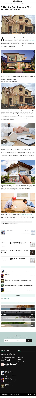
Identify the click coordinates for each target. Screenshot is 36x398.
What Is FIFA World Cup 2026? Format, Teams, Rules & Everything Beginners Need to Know (19, 291)
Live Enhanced (6, 298)
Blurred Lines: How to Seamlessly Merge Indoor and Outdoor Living (18, 280)
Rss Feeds (20, 359)
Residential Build (28, 221)
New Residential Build (5, 221)
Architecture (3, 252)
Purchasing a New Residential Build (17, 221)
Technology (3, 246)
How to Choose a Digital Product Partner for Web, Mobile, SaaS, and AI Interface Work (20, 272)
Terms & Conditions (22, 362)
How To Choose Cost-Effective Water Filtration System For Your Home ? (18, 243)
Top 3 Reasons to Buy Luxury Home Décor (19, 250)
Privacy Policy (24, 342)
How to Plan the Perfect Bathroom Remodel (17, 259)
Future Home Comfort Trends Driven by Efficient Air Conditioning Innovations (19, 285)
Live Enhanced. (32, 40)
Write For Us (20, 364)
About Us (20, 353)
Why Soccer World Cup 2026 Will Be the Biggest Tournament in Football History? (20, 276)
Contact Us (20, 355)
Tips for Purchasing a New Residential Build (9, 223)
